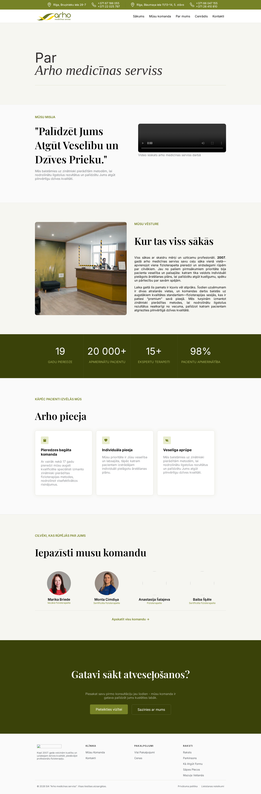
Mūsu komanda (160, 16)
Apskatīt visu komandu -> (130, 619)
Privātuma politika (188, 786)
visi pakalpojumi (144, 752)
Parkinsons (190, 758)
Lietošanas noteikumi (212, 786)
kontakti (91, 758)
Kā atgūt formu (193, 763)
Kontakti (218, 16)
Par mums (183, 16)
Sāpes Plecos (191, 769)
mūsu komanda (95, 752)
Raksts (187, 752)
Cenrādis (201, 16)
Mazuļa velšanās (193, 775)
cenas (138, 758)
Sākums (138, 16)
